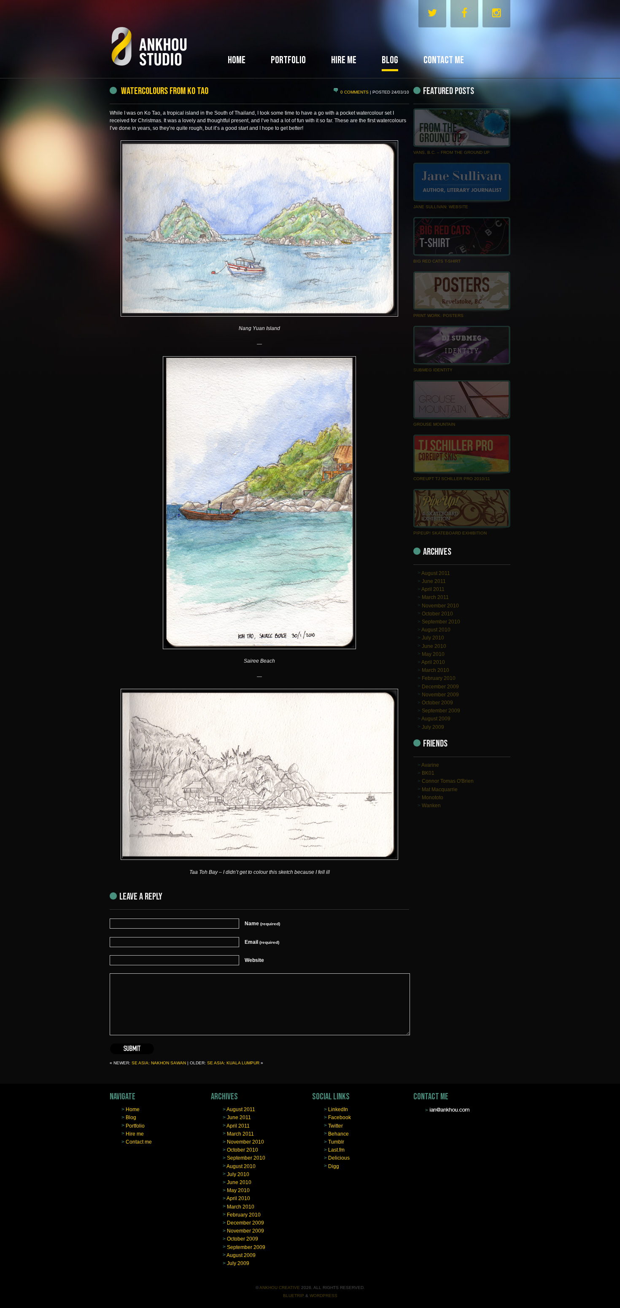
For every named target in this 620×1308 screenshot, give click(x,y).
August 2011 (435, 573)
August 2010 (435, 630)
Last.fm (336, 1150)
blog (390, 60)
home (236, 60)
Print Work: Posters (438, 315)
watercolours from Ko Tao (163, 91)
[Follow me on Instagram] (496, 15)
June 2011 (434, 581)
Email (262, 942)
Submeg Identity (433, 370)
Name (262, 924)
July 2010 (433, 638)
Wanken (431, 805)
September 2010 (441, 622)
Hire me (135, 1133)
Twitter (335, 1125)
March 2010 (435, 670)
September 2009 (441, 711)
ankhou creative (279, 1287)
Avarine (430, 765)
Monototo (432, 797)
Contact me (139, 1142)
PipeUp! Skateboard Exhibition (450, 533)
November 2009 (440, 694)
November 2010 (440, 605)
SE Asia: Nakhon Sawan (159, 1063)
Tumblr (336, 1142)
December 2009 (440, 686)
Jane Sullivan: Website (440, 206)
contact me (443, 60)
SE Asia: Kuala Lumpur (233, 1063)
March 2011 (435, 597)
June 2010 (434, 646)
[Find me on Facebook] (464, 15)
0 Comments (355, 92)
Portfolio (135, 1125)
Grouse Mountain (434, 424)
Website (254, 960)
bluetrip (293, 1295)
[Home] (167, 37)
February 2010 (439, 678)
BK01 (428, 773)
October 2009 (437, 703)
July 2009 (433, 727)
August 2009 (435, 719)
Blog (131, 1117)
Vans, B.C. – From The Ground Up (451, 152)
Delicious (339, 1158)
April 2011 (433, 589)
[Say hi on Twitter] (432, 15)
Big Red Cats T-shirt (437, 261)
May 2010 (433, 654)
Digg (333, 1166)
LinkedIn (338, 1109)
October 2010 (437, 613)
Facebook (339, 1117)
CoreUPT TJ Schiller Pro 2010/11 (451, 478)
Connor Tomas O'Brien (448, 781)
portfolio (288, 60)
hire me (343, 60)
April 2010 (433, 662)
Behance (338, 1133)
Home (133, 1109)
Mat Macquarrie (440, 789)
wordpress (323, 1295)
